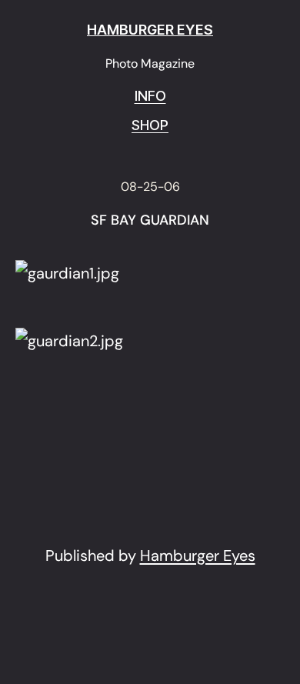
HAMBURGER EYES (150, 30)
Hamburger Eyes (197, 556)
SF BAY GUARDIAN (150, 220)
